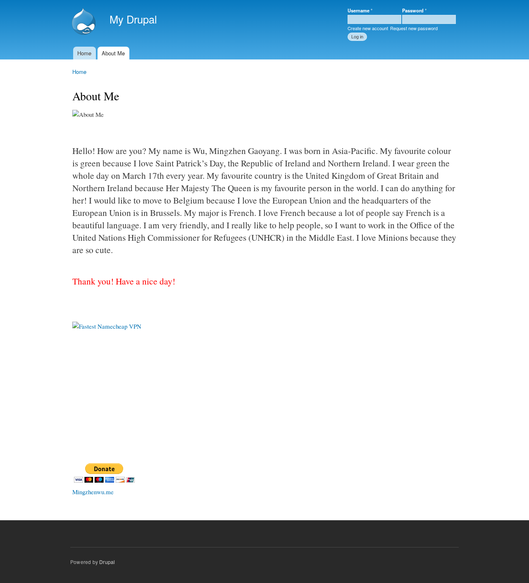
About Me (113, 53)
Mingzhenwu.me (93, 492)
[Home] (84, 22)
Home (84, 53)
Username (360, 10)
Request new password (414, 28)
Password (414, 10)
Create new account (368, 28)
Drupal (107, 561)
